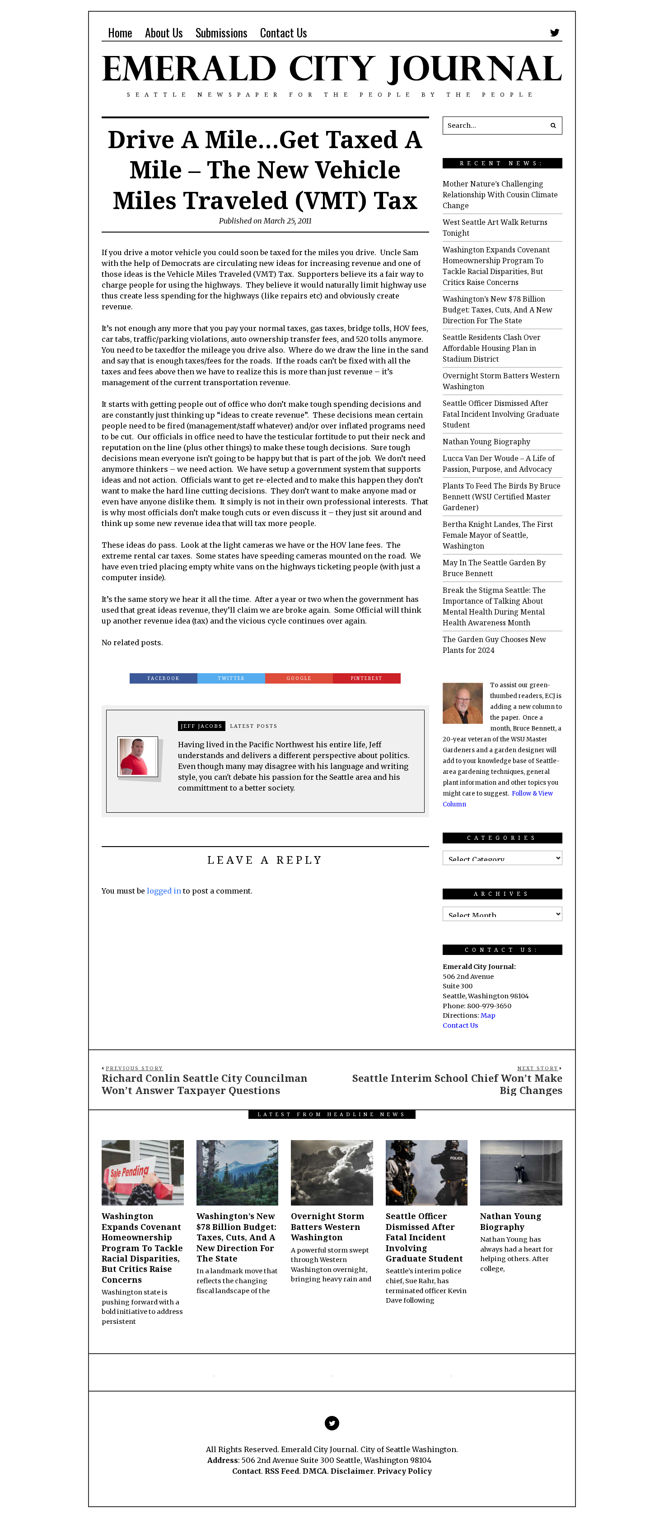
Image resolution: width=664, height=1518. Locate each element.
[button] (553, 125)
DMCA (315, 1471)
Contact (246, 1471)
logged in (164, 890)
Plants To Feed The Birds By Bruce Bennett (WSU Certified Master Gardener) (502, 496)
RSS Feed (282, 1471)
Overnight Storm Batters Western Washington (328, 1227)
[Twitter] (554, 32)
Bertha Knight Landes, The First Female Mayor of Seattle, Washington (498, 535)
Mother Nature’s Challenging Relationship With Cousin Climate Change (500, 194)
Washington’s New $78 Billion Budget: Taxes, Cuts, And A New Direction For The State (497, 310)
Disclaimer (352, 1471)
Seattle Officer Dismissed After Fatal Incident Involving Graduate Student (501, 414)
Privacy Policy (404, 1471)
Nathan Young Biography (486, 442)
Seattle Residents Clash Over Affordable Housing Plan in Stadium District (492, 348)
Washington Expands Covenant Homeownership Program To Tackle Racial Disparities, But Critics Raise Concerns (142, 1248)
